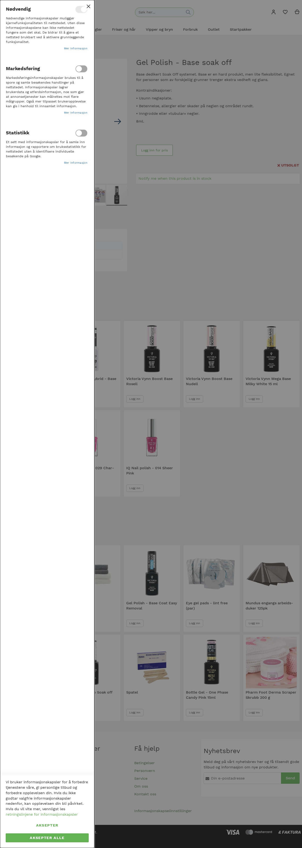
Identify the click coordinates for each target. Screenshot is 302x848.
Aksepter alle (47, 837)
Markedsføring (81, 68)
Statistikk (81, 133)
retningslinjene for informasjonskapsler (42, 814)
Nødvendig (81, 9)
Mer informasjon (76, 48)
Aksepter (47, 825)
